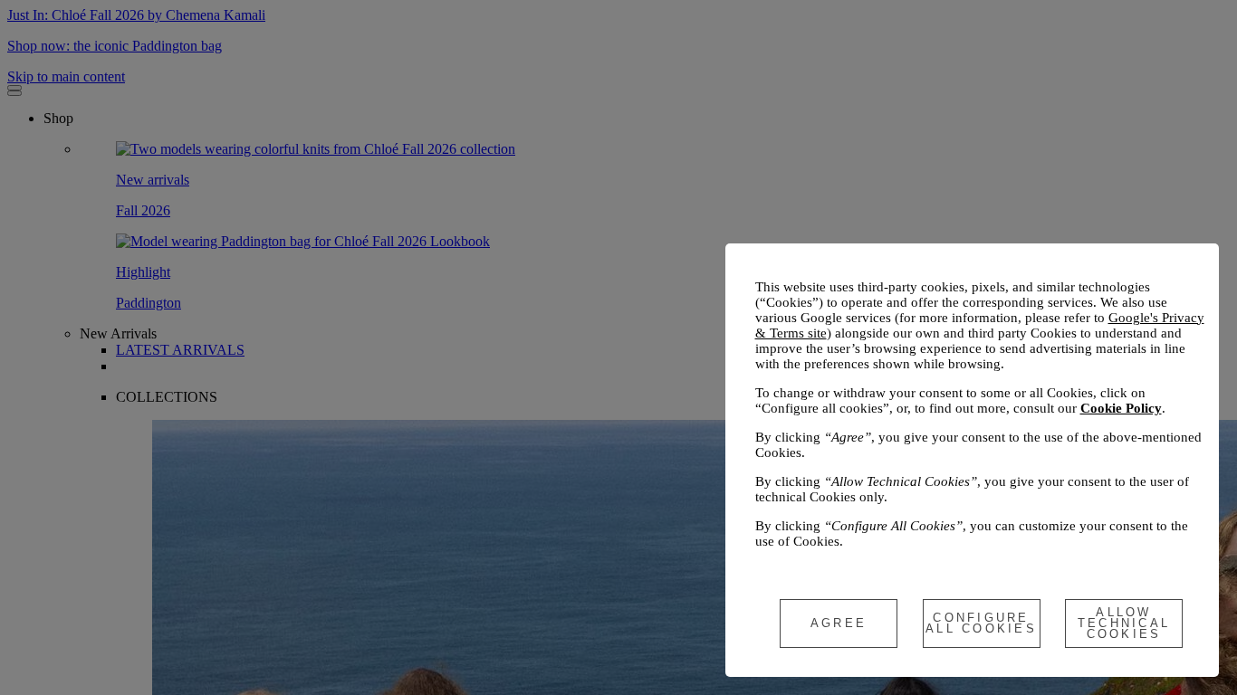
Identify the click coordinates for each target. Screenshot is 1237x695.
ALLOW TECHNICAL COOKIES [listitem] (1124, 623)
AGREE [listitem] (838, 623)
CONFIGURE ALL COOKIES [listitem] (981, 623)
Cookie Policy (1121, 408)
